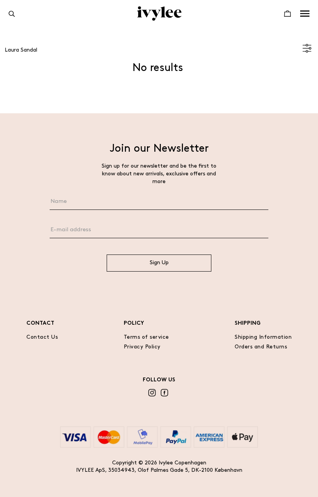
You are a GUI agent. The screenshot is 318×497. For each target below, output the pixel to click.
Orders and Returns (261, 347)
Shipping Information (263, 337)
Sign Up (159, 263)
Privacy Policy (142, 347)
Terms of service (146, 337)
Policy (134, 323)
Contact (40, 323)
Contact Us (42, 337)
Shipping (248, 323)
